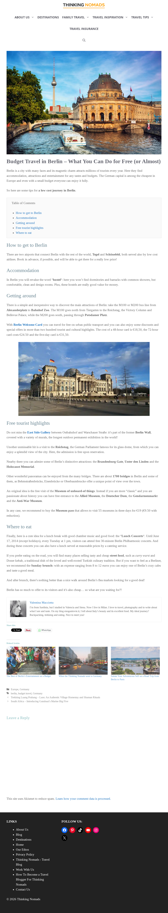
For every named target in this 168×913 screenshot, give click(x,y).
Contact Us (23, 889)
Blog (19, 834)
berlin (14, 693)
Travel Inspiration (108, 17)
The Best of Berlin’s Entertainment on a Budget (29, 676)
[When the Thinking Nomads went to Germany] (83, 661)
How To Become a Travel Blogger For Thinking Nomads (32, 879)
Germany (24, 689)
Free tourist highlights (29, 228)
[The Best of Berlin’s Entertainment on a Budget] (31, 661)
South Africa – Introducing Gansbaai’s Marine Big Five (39, 701)
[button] (84, 40)
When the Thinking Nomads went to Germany (80, 676)
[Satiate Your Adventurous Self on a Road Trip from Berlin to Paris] (135, 661)
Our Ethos (22, 849)
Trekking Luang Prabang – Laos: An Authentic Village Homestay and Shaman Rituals (55, 697)
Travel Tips (140, 17)
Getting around (25, 223)
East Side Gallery (39, 432)
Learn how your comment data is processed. (83, 798)
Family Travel (73, 17)
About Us (22, 17)
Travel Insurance (84, 29)
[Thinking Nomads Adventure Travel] (84, 5)
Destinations (48, 17)
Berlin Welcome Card (27, 324)
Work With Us (25, 869)
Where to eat (24, 232)
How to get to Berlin (29, 213)
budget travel (25, 693)
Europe (14, 689)
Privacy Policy (25, 854)
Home (20, 844)
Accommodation (26, 218)
